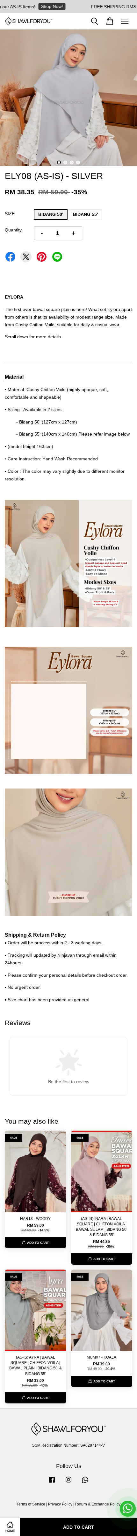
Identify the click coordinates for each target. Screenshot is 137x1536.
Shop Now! (37, 6)
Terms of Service (31, 1504)
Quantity (13, 229)
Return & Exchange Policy (97, 1504)
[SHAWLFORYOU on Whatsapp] (85, 1483)
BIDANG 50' (50, 214)
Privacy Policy (60, 1504)
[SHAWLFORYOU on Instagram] (68, 1483)
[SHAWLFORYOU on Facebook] (51, 1483)
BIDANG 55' (85, 214)
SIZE (10, 213)
